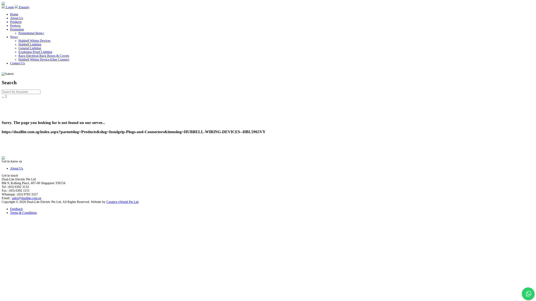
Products (16, 22)
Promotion (17, 29)
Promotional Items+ (31, 33)
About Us (16, 18)
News (14, 37)
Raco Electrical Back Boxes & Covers (43, 55)
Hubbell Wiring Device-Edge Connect (43, 59)
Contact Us (17, 63)
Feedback (16, 209)
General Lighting (29, 48)
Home (14, 14)
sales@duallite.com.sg (26, 198)
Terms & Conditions (23, 212)
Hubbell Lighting (29, 44)
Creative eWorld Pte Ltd (122, 202)
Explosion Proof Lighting (35, 52)
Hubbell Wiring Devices (34, 40)
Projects (15, 25)
